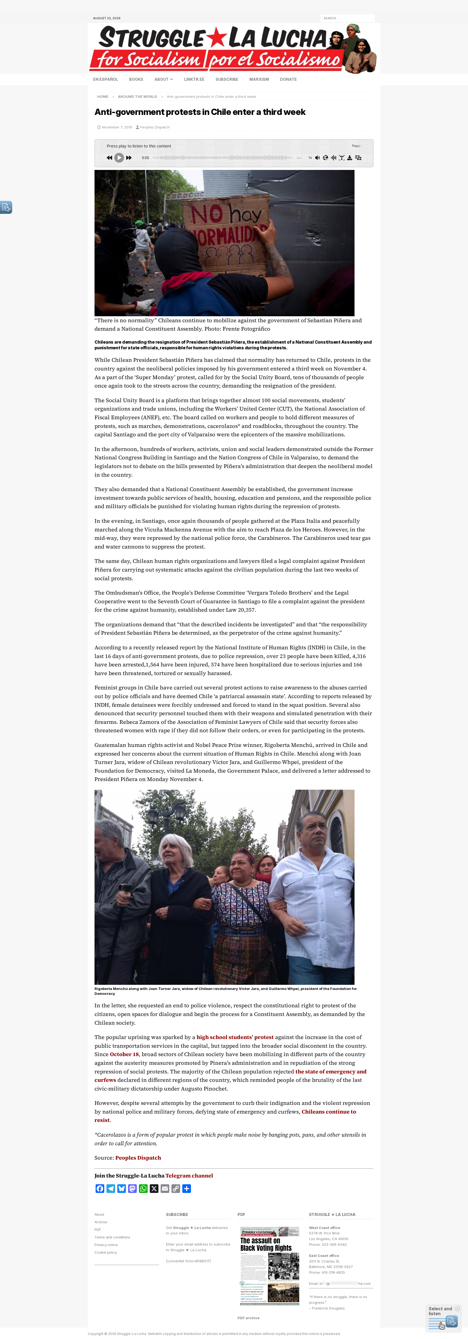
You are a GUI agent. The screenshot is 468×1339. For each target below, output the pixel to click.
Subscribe (227, 79)
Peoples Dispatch (155, 127)
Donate (288, 79)
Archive (101, 1222)
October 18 (124, 1054)
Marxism (259, 79)
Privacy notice (106, 1245)
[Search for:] (348, 17)
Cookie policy (106, 1252)
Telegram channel (189, 1175)
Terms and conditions (112, 1237)
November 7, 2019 (117, 127)
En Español (105, 79)
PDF (98, 1229)
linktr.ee (194, 79)
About (161, 79)
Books (136, 79)
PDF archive (248, 1318)
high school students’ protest (235, 1037)
